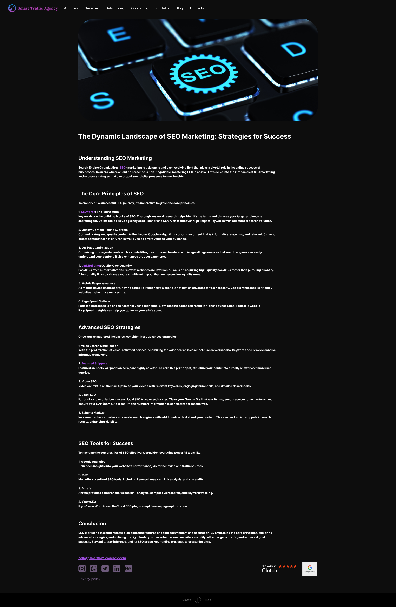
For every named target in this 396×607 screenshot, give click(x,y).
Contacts (197, 8)
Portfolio (162, 8)
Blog (179, 8)
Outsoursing (114, 8)
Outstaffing (139, 8)
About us (71, 8)
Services (91, 8)
